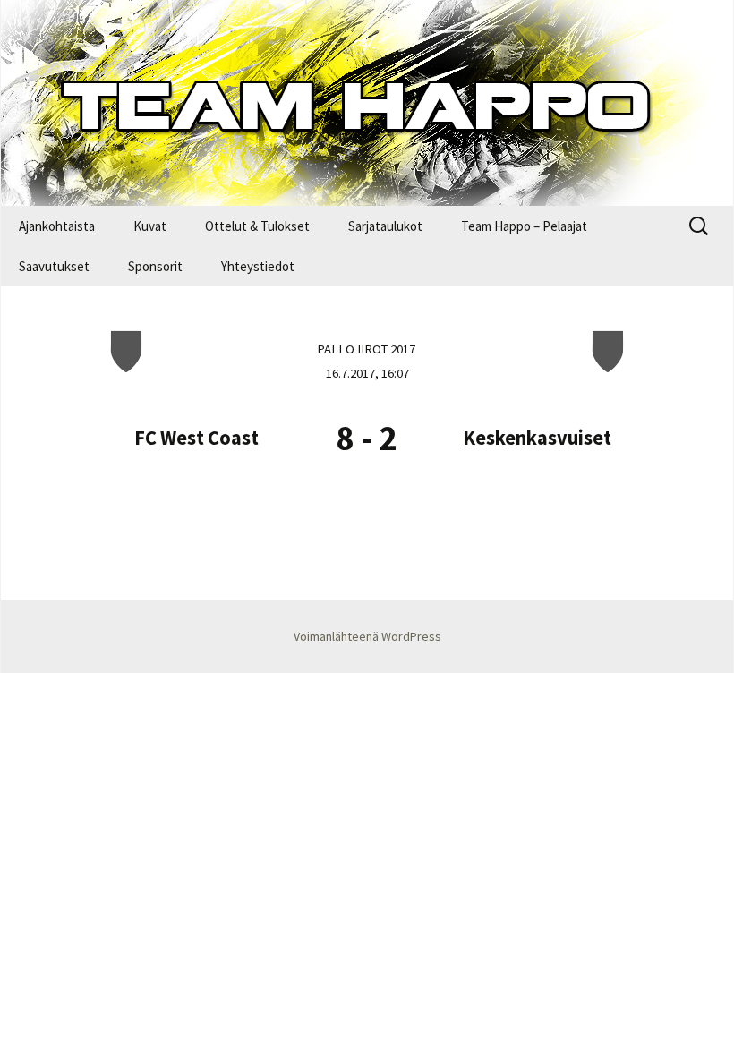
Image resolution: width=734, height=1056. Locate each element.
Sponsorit (155, 266)
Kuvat (149, 225)
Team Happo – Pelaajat (524, 225)
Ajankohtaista (57, 225)
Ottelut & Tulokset (257, 225)
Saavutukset (54, 266)
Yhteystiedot (257, 266)
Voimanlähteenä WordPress (367, 636)
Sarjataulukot (385, 225)
